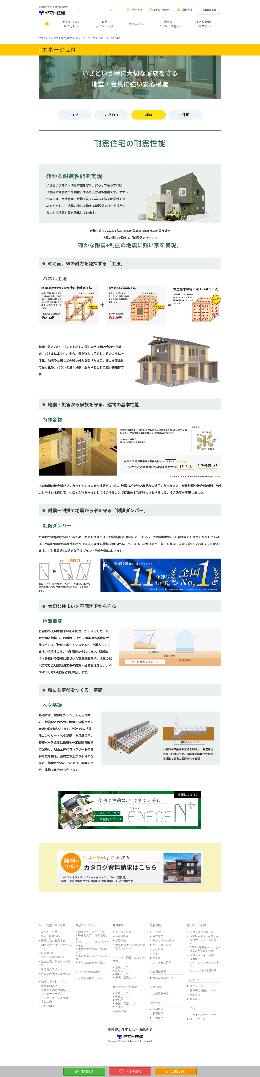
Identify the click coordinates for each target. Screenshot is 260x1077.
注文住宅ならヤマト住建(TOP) (56, 38)
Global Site (209, 9)
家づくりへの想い (163, 940)
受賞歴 (157, 958)
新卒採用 (158, 1013)
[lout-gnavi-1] (47, 24)
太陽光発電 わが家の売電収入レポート (130, 946)
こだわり (111, 114)
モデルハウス (123, 931)
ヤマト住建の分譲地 (90, 978)
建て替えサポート (51, 969)
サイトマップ (198, 1019)
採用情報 (158, 1009)
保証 (185, 114)
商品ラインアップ (85, 38)
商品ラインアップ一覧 (91, 931)
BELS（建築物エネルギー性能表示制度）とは (205, 949)
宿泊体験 (120, 1011)
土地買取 (195, 994)
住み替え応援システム (203, 990)
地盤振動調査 (49, 985)
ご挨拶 (157, 931)
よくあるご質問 (162, 962)
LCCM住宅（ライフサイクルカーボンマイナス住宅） (205, 940)
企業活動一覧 (161, 993)
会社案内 (158, 949)
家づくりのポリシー (53, 931)
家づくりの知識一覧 (202, 931)
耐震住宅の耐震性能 (53, 940)
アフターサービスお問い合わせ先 (55, 999)
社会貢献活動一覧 (163, 978)
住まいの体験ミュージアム (55, 975)
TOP (74, 114)
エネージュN (105, 38)
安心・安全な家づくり (54, 957)
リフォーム (196, 985)
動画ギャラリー (199, 999)
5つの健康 (47, 952)
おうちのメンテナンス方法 (204, 964)
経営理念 (158, 936)
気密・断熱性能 (50, 936)
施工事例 (120, 940)
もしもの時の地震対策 (203, 970)
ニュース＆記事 (162, 944)
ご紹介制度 (47, 1005)
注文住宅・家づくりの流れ (55, 963)
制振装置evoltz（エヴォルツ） (56, 946)
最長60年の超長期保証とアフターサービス (56, 992)
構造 (148, 114)
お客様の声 (122, 936)
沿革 (155, 953)
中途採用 (158, 1017)
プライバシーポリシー (203, 1014)
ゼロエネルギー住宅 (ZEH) (202, 957)
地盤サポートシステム (54, 981)
